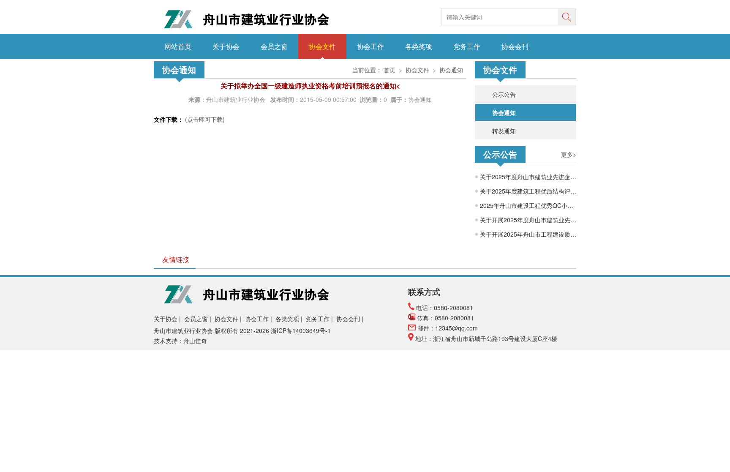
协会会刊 (514, 46)
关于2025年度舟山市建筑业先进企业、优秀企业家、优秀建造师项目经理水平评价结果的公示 (528, 176)
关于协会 (226, 46)
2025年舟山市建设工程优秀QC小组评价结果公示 (528, 205)
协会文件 (322, 46)
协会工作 (370, 46)
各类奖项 (418, 46)
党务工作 (466, 46)
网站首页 (177, 46)
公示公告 (504, 94)
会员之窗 (274, 46)
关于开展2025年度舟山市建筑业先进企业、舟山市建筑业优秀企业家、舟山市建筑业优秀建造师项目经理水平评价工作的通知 (528, 220)
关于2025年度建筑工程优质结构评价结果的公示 (528, 191)
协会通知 (504, 112)
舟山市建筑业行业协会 (236, 99)
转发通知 (504, 130)
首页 (389, 69)
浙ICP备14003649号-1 (301, 330)
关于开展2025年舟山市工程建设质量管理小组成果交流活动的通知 (528, 234)
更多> (568, 154)
